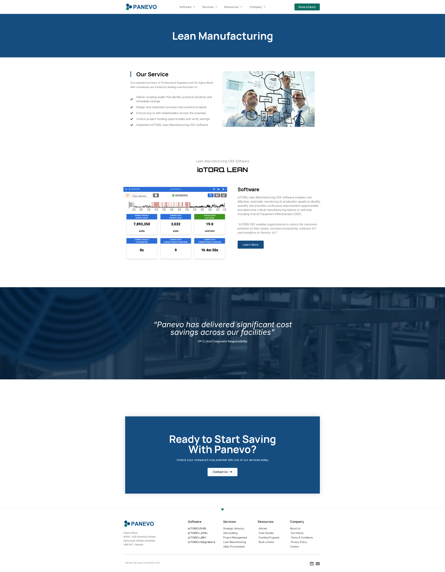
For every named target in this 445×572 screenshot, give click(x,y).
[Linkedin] (312, 564)
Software (185, 7)
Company (255, 7)
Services (208, 7)
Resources (231, 7)
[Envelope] (318, 564)
